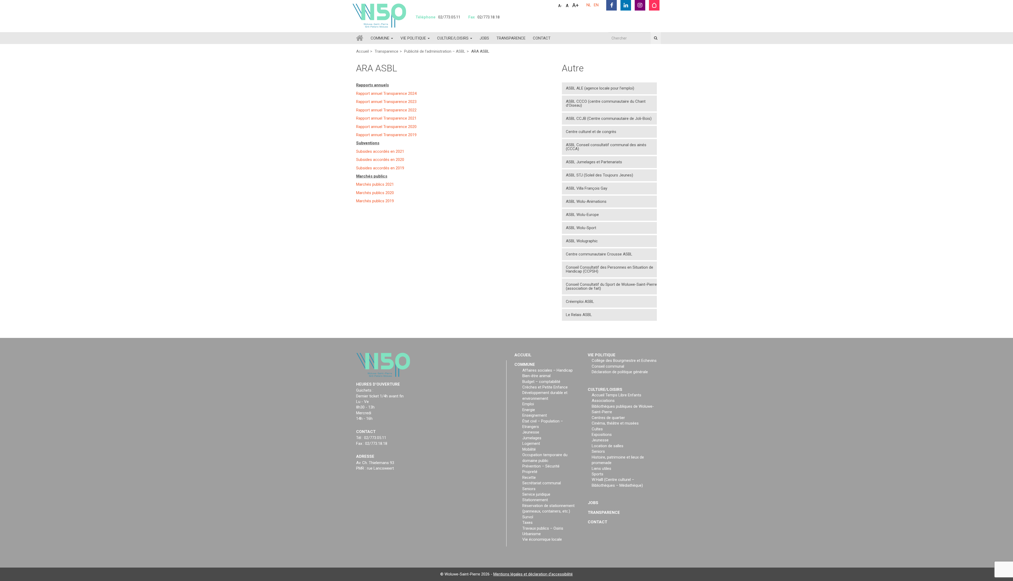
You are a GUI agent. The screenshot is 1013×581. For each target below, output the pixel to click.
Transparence (510, 38)
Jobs (484, 38)
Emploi (528, 404)
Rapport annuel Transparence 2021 (386, 118)
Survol (527, 517)
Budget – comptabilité (541, 381)
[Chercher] (656, 38)
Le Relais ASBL (579, 314)
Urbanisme (531, 533)
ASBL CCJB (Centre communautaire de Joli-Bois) (609, 118)
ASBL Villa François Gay (586, 188)
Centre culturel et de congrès (591, 131)
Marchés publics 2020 (375, 192)
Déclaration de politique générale (620, 372)
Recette (529, 477)
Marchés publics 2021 (375, 184)
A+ (575, 5)
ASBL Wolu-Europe (582, 214)
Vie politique (413, 38)
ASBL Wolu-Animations (586, 201)
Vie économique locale (542, 539)
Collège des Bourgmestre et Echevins (624, 360)
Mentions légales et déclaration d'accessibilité (533, 574)
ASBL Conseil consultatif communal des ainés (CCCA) (606, 146)
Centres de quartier (608, 417)
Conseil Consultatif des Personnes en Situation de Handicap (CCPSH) (609, 269)
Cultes (597, 429)
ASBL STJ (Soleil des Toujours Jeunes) (599, 175)
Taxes (527, 522)
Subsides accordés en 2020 (380, 159)
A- (560, 6)
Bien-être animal (536, 375)
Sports (597, 474)
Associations (603, 400)
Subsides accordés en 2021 (380, 151)
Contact (542, 38)
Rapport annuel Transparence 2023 (386, 101)
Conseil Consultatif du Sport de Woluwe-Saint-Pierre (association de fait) (611, 286)
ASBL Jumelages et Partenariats (594, 162)
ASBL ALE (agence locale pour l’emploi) (600, 88)
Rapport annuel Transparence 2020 (386, 126)
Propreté (529, 471)
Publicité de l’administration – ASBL (434, 51)
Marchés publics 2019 (375, 201)
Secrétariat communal (541, 483)
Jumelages (531, 438)
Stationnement (535, 500)
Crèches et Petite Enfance (545, 387)
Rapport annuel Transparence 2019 (386, 134)
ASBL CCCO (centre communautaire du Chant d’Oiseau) (606, 103)
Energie (528, 409)
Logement (531, 443)
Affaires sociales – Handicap (547, 370)
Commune (380, 38)
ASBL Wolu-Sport (581, 227)
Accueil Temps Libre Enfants (616, 395)
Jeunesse (530, 432)
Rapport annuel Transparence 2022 (386, 109)
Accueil (362, 51)
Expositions (602, 434)
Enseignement (534, 415)
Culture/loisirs (453, 38)
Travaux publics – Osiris (542, 528)
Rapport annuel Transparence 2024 (386, 93)
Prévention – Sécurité (541, 466)
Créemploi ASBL (580, 301)
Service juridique (536, 494)
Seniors (529, 488)
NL (588, 5)
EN (596, 5)
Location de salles (607, 446)
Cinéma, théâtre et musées (615, 423)
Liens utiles (601, 468)
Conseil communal (608, 366)
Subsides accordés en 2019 (380, 167)
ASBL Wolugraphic (582, 241)
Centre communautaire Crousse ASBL (599, 254)
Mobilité (529, 449)
